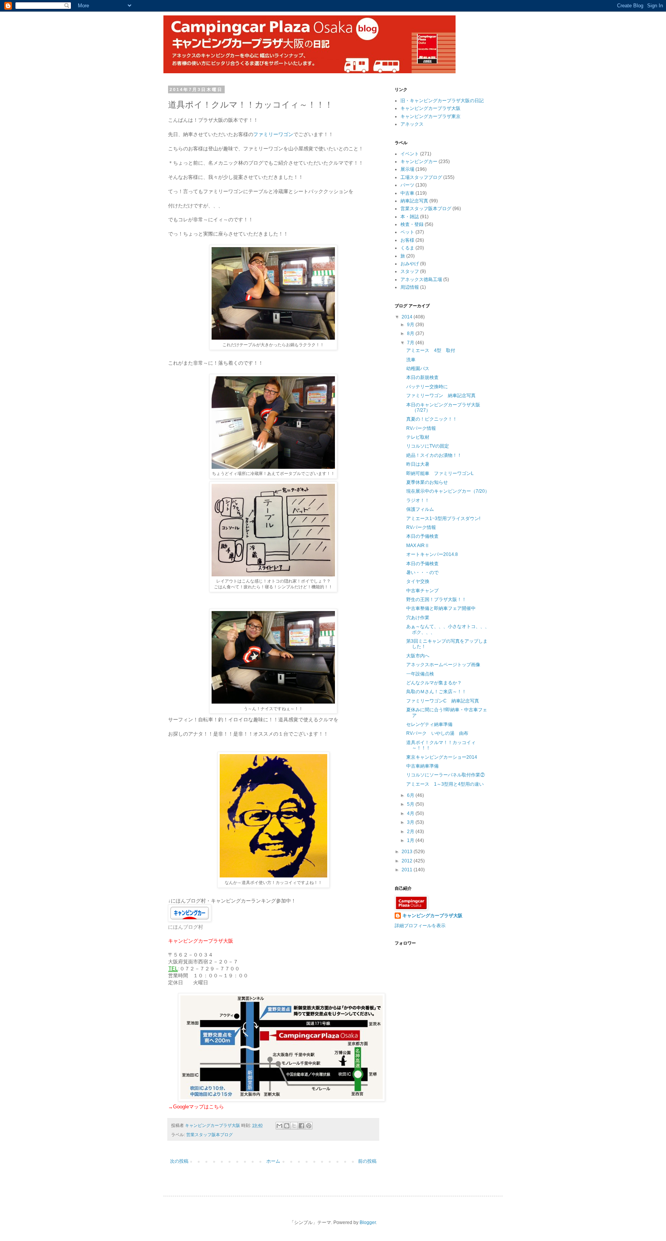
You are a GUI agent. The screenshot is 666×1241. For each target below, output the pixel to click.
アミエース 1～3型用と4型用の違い (445, 784)
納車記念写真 (414, 201)
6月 (411, 795)
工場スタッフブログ (421, 177)
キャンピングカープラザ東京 (430, 116)
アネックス (412, 124)
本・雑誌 (409, 216)
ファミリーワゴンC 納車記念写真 (442, 701)
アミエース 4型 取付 (430, 350)
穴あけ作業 (417, 617)
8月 (411, 333)
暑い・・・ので (422, 572)
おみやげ (409, 263)
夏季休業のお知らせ (427, 482)
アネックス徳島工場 (421, 279)
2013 (408, 851)
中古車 (407, 193)
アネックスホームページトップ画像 (443, 664)
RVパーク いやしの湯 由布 (437, 733)
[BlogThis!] (287, 1126)
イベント (409, 154)
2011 (408, 869)
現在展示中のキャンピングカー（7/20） (447, 491)
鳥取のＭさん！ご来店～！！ (436, 691)
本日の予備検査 (422, 536)
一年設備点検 (420, 674)
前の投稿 (367, 1161)
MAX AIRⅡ (417, 545)
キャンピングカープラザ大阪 (430, 108)
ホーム (273, 1161)
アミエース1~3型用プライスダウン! (443, 518)
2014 (408, 317)
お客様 (407, 240)
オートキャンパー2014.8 (432, 554)
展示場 (407, 169)
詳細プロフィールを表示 (420, 925)
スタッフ (409, 271)
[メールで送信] (279, 1126)
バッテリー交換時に (427, 386)
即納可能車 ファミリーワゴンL (440, 473)
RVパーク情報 (421, 428)
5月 (411, 804)
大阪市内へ (417, 655)
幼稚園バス (417, 368)
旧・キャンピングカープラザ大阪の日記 (442, 100)
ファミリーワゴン (273, 134)
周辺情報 (409, 287)
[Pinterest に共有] (309, 1126)
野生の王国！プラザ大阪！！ (436, 599)
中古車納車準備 (422, 766)
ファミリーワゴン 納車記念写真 (441, 395)
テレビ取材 (417, 437)
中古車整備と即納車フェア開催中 (441, 608)
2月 (411, 831)
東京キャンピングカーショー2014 (441, 757)
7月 (411, 342)
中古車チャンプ (422, 590)
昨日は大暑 (417, 464)
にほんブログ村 (185, 927)
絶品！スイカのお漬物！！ (434, 455)
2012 (408, 861)
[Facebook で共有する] (301, 1126)
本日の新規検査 (422, 377)
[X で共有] (294, 1126)
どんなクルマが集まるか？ (434, 682)
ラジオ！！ (417, 500)
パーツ (407, 185)
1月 (411, 840)
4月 (411, 813)
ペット (407, 232)
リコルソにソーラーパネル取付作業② (445, 775)
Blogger (368, 1222)
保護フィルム (420, 509)
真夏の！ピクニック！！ (431, 419)
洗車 (410, 359)
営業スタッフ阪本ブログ (209, 1134)
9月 (411, 324)
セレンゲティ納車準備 (429, 724)
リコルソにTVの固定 (427, 446)
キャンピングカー (418, 161)
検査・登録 (412, 224)
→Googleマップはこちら (196, 1107)
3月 (411, 822)
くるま (407, 248)
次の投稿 (179, 1161)
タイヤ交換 (417, 581)
